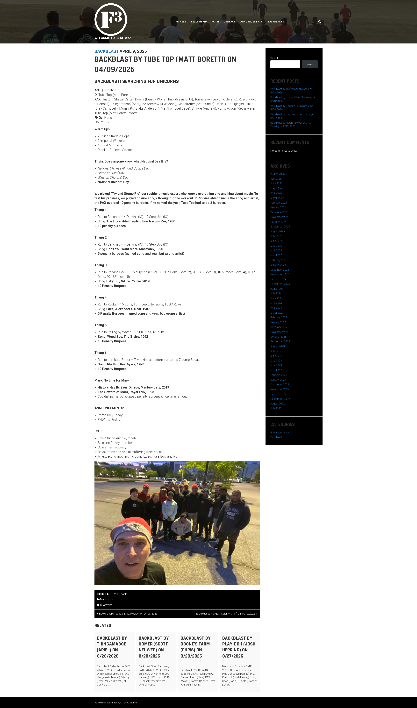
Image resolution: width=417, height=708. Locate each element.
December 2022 (279, 384)
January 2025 (278, 264)
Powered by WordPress (106, 702)
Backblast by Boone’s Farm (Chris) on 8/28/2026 (195, 647)
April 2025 (276, 250)
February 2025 (278, 260)
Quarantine (106, 605)
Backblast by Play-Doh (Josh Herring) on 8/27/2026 (238, 647)
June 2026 (276, 183)
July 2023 (275, 351)
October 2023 (278, 336)
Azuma (133, 702)
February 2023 (278, 374)
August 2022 (277, 403)
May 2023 (276, 360)
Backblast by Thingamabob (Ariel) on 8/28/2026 (112, 647)
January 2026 (278, 207)
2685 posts (120, 594)
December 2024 (279, 269)
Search (274, 58)
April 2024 (276, 308)
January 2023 (278, 379)
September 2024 (280, 284)
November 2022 (279, 389)
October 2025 (278, 221)
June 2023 (276, 355)
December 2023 (279, 327)
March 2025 (277, 255)
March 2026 (277, 197)
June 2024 (276, 298)
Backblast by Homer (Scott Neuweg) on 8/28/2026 (154, 647)
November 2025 (279, 217)
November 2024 (279, 274)
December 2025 (279, 212)
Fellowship (199, 21)
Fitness (181, 21)
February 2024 (278, 317)
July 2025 (275, 236)
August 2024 (277, 288)
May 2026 (276, 188)
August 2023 (277, 346)
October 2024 (278, 279)
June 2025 (276, 240)
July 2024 (275, 293)
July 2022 (275, 408)
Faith (215, 21)
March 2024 (277, 312)
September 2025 (280, 226)
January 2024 (278, 322)
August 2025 (277, 231)
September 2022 (280, 398)
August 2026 (277, 174)
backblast (106, 51)
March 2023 (277, 370)
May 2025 (276, 245)
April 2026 (276, 193)
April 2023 (276, 365)
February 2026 (278, 202)
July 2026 (275, 178)
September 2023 (280, 341)
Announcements (251, 21)
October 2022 (278, 394)
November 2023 (279, 331)
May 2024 (276, 303)
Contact (230, 21)
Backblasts (276, 21)
